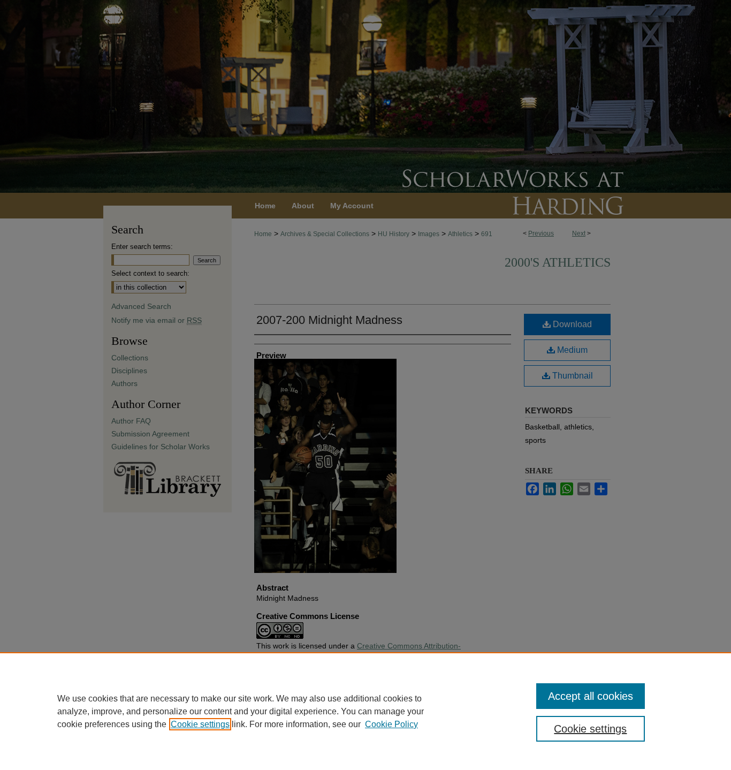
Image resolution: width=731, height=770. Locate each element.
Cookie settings (200, 724)
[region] (365, 711)
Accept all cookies (590, 696)
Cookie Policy (391, 724)
